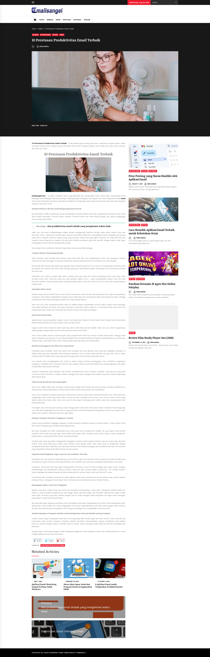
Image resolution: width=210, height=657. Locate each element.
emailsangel (44, 46)
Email (58, 19)
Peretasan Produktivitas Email (52, 545)
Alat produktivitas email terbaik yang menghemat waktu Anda (79, 226)
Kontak (87, 19)
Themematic (81, 653)
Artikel (55, 35)
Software (77, 19)
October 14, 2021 (104, 581)
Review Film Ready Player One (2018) (151, 337)
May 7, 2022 (38, 581)
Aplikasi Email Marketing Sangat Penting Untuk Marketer (44, 586)
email (123, 198)
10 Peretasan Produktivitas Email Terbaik (49, 143)
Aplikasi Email (45, 35)
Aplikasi (50, 19)
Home (41, 19)
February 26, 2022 (72, 581)
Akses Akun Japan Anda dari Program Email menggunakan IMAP (78, 586)
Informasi (67, 19)
